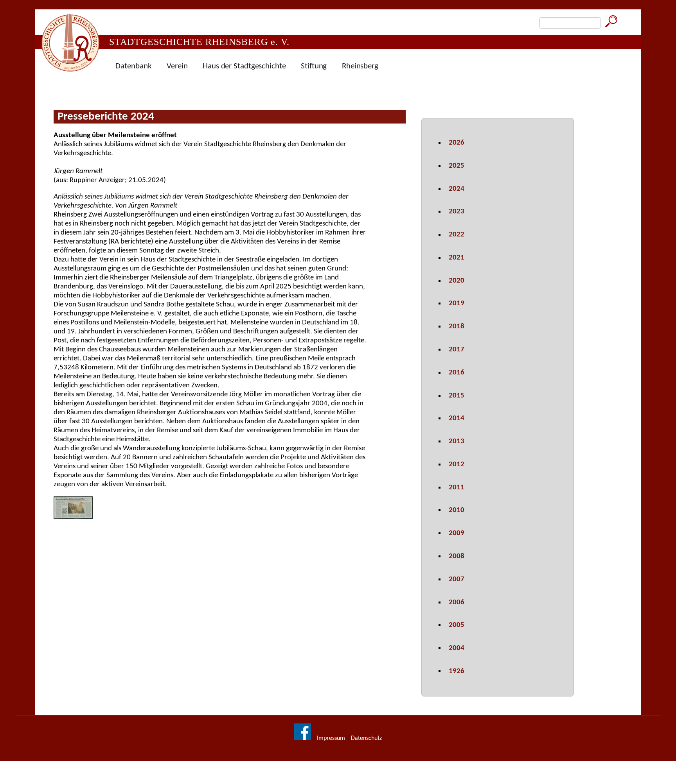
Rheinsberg (360, 66)
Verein (177, 66)
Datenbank (133, 66)
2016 (456, 372)
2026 (456, 143)
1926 (456, 671)
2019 (456, 303)
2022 (456, 234)
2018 (456, 326)
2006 (456, 602)
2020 (456, 281)
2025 (456, 166)
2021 (456, 257)
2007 (456, 579)
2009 (456, 533)
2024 (456, 189)
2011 (456, 487)
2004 (456, 648)
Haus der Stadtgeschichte (244, 66)
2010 (456, 510)
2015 (456, 395)
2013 (456, 441)
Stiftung (314, 66)
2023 (456, 211)
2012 (456, 464)
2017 (456, 349)
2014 (456, 418)
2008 (456, 556)
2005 (456, 625)
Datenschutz (366, 738)
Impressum (331, 738)
